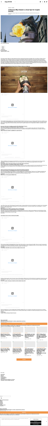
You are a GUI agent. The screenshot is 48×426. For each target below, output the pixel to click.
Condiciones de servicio (36, 325)
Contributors (3, 378)
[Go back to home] (19, 384)
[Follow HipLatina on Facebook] (40, 2)
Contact (2, 376)
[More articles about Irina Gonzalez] (3, 46)
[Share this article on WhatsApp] (2, 52)
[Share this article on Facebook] (4, 52)
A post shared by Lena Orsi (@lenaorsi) (12, 119)
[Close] (45, 89)
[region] (24, 421)
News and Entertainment (5, 347)
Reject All (35, 421)
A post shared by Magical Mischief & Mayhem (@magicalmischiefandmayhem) (13, 274)
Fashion (1, 402)
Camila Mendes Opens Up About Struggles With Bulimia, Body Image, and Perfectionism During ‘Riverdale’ (41, 351)
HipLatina (9, 7)
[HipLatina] (8, 1)
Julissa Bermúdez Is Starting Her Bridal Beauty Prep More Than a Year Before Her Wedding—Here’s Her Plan (30, 351)
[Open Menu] (1, 2)
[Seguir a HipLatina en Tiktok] (47, 2)
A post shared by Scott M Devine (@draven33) (12, 307)
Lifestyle (13, 7)
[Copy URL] (3, 55)
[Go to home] (24, 367)
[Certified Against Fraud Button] (4, 381)
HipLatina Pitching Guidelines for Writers (8, 379)
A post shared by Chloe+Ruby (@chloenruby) (12, 201)
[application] (24, 80)
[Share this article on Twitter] (6, 52)
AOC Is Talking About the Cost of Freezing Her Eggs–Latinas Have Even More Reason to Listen (42, 336)
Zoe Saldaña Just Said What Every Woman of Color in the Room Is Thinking (30, 336)
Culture (1, 401)
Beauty (26, 347)
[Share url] (2, 57)
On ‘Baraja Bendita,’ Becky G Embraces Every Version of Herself (18, 335)
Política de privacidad (22, 325)
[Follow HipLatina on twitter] (42, 2)
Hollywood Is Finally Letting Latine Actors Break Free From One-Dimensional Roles (17, 350)
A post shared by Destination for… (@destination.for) (12, 157)
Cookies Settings (35, 419)
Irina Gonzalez (4, 50)
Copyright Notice (4, 377)
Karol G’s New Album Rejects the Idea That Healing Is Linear (5, 350)
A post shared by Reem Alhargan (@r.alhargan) (12, 242)
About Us (2, 375)
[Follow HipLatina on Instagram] (45, 2)
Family (1, 404)
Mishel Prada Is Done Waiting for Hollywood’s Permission (6, 335)
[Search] (15, 2)
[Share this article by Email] (9, 52)
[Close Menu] (1, 395)
